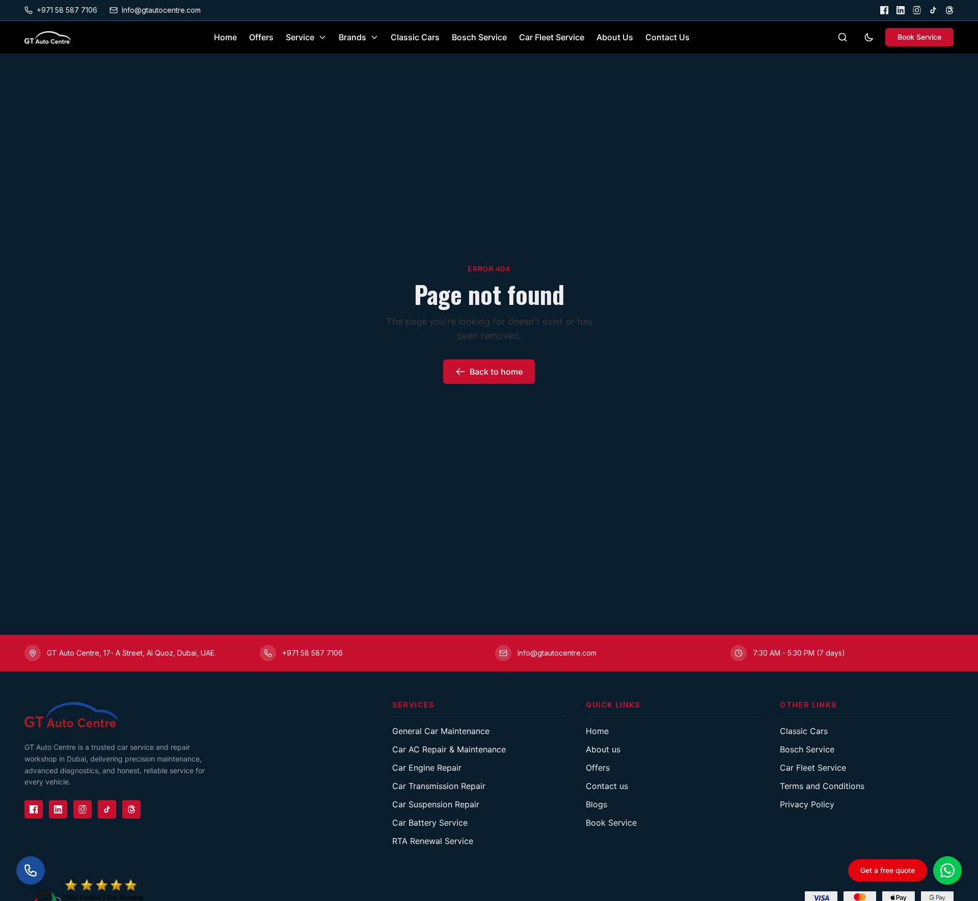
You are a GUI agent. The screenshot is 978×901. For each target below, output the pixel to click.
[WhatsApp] (947, 870)
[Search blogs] (842, 37)
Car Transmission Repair (438, 786)
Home (225, 37)
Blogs (596, 804)
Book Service (919, 37)
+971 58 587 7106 (67, 10)
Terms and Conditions (822, 786)
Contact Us (667, 37)
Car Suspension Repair (435, 804)
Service (300, 37)
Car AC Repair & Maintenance (449, 749)
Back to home (496, 372)
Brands (352, 37)
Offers (261, 37)
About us (603, 749)
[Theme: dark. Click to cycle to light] (869, 37)
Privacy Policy (807, 804)
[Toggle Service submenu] (322, 37)
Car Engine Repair (426, 768)
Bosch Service (479, 37)
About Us (614, 37)
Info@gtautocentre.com (161, 10)
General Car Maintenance (441, 731)
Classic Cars (415, 37)
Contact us (607, 786)
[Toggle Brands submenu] (374, 37)
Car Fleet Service (551, 37)
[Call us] (30, 870)
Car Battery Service (430, 823)
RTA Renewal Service (432, 841)
